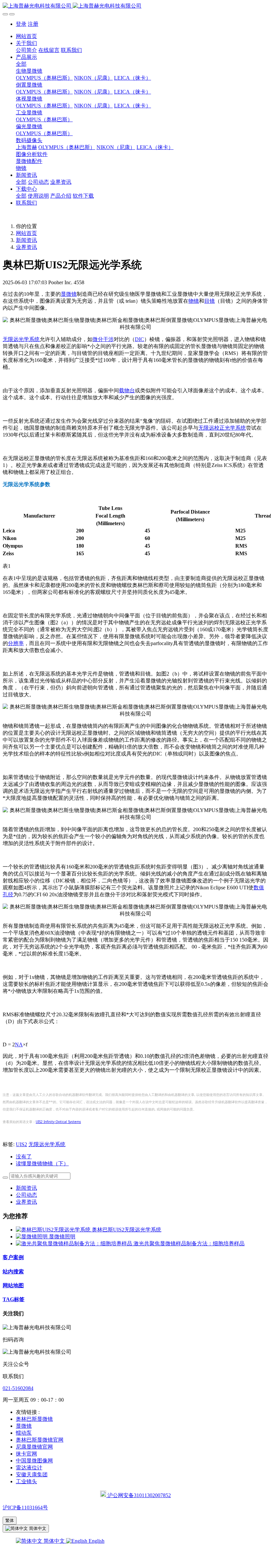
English (95, 1541)
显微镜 (69, 294)
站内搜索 (13, 1271)
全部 (21, 64)
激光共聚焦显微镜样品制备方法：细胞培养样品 (189, 1243)
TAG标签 (13, 1299)
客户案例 (13, 1257)
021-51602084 (18, 1388)
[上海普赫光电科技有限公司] (135, 6)
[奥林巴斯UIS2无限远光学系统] (54, 1229)
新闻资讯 (26, 240)
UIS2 (21, 1144)
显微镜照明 (62, 1236)
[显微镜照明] (32, 1236)
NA (19, 1044)
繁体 (9, 1520)
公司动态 (26, 1195)
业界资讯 (26, 247)
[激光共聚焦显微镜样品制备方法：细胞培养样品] (75, 1243)
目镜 (209, 301)
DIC (139, 339)
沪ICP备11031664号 (25, 1507)
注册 (33, 24)
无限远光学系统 (21, 339)
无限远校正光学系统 (222, 428)
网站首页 (26, 36)
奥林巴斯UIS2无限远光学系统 (126, 1229)
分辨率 (16, 643)
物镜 (193, 301)
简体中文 (54, 1541)
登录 (21, 24)
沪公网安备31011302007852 (138, 1495)
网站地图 (13, 1285)
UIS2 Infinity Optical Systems (58, 1121)
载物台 (127, 390)
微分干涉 (103, 339)
